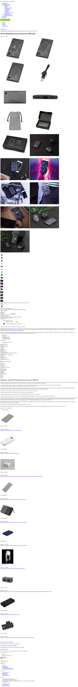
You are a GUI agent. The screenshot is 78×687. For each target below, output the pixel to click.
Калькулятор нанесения (7, 14)
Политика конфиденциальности (8, 668)
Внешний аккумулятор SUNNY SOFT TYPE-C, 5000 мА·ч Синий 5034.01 (13, 545)
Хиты (4, 25)
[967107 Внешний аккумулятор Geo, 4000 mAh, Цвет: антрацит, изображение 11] (15, 180)
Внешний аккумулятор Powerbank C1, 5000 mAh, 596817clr (11, 430)
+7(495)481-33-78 (6, 681)
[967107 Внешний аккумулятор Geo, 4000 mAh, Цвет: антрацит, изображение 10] (44, 156)
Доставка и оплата (6, 4)
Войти (4, 654)
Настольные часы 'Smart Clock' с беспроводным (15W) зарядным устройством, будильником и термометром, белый (21, 476)
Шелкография (7, 13)
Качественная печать (4, 649)
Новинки (4, 24)
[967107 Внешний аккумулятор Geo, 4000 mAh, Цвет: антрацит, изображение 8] (44, 132)
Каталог (4, 22)
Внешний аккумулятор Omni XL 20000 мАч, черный (9, 614)
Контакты (4, 17)
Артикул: (2, 36)
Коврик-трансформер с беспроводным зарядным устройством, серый (12, 499)
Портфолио (5, 16)
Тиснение (6, 11)
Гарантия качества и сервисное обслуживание (8, 645)
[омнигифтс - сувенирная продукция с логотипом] (5, 20)
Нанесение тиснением (9, 15)
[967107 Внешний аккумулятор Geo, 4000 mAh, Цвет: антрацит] (15, 60)
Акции (4, 23)
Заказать (1, 310)
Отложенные (5, 674)
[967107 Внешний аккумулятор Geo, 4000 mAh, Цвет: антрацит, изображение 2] (44, 60)
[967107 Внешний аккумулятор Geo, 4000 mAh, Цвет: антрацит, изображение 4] (44, 84)
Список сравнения (6, 675)
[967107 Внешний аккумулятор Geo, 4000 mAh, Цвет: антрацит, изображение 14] (44, 204)
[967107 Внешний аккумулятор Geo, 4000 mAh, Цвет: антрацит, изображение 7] (15, 132)
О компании (5, 3)
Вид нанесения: (3, 308)
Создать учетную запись (7, 655)
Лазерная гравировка (8, 7)
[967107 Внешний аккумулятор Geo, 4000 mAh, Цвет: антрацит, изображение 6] (44, 108)
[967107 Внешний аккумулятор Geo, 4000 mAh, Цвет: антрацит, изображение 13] (15, 204)
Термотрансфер (7, 10)
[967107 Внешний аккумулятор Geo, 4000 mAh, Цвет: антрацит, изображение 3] (15, 84)
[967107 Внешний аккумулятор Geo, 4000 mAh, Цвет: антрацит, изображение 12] (44, 180)
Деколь (6, 6)
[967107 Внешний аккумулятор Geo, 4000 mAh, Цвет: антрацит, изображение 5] (15, 108)
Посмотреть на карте (6, 685)
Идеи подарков (5, 26)
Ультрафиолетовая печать (9, 12)
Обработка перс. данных (7, 667)
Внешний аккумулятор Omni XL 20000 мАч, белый (9, 453)
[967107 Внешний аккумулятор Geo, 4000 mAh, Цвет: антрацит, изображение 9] (15, 156)
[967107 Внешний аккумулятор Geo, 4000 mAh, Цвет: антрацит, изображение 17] (15, 253)
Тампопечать (7, 9)
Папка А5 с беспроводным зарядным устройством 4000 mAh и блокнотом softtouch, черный (17, 637)
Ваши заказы (5, 673)
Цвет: (1, 303)
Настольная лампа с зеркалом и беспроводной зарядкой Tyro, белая (12, 568)
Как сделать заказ (6, 672)
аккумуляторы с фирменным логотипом (13, 332)
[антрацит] (1, 307)
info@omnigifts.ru (6, 684)
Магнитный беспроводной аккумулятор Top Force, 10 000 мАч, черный (13, 522)
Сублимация (7, 8)
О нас (4, 665)
